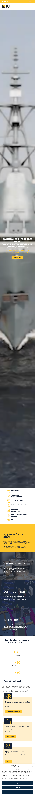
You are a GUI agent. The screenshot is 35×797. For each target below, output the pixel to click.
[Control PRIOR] (8, 501)
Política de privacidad (19, 795)
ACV (12, 519)
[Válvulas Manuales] (8, 505)
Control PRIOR (17, 500)
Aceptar (17, 783)
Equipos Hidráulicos (16, 510)
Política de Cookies (8, 795)
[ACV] (8, 520)
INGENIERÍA (15, 490)
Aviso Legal (28, 795)
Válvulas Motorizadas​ (16, 496)
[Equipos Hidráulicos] (8, 510)
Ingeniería (11, 619)
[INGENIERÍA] (8, 491)
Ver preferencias (18, 792)
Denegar (17, 787)
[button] (32, 766)
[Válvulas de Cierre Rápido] (8, 515)
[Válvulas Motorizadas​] (8, 496)
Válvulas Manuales (19, 505)
